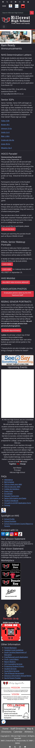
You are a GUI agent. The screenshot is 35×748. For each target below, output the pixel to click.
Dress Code (8, 491)
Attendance (8, 480)
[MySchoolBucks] (17, 6)
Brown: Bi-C (5, 125)
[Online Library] (10, 6)
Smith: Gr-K (5, 132)
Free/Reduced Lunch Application (16, 657)
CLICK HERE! (7, 264)
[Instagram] (11, 2)
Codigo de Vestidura (11, 489)
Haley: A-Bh (5, 121)
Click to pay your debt (12, 487)
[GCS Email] (20, 2)
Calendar (18, 731)
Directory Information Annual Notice (17, 676)
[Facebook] (3, 2)
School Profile (9, 519)
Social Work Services (11, 671)
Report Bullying (10, 662)
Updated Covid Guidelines (13, 650)
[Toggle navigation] (4, 27)
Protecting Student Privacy (14, 666)
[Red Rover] (28, 2)
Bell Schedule (9, 482)
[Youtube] (15, 2)
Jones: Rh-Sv (5, 144)
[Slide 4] (16, 41)
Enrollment (8, 494)
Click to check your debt (13, 484)
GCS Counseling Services (13, 664)
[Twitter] (7, 2)
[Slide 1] (7, 41)
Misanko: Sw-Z (6, 148)
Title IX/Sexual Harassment (14, 673)
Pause (6, 33)
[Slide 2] (10, 41)
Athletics (28, 731)
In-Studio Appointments (11, 330)
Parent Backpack (10, 648)
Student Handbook (11, 501)
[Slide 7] (25, 41)
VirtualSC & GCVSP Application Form (17, 503)
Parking (7, 505)
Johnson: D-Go (6, 128)
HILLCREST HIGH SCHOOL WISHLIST (15, 282)
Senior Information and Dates (15, 498)
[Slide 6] (22, 41)
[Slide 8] (28, 41)
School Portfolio (10, 521)
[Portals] (24, 2)
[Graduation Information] (23, 6)
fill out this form (8, 229)
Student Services (10, 669)
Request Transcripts (11, 496)
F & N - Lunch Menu (11, 659)
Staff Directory (17, 728)
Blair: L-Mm (5, 136)
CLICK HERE (6, 269)
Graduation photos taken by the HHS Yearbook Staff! (17, 294)
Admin (17, 743)
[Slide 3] (13, 41)
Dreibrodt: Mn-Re (7, 140)
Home (5, 728)
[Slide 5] (19, 41)
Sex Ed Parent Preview (12, 678)
